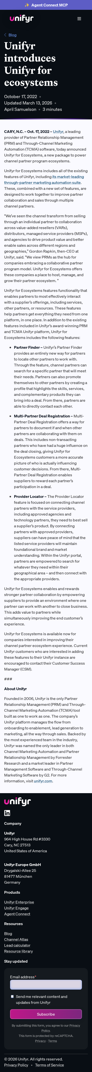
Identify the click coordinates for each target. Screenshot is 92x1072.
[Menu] (79, 19)
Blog (12, 35)
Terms (52, 1041)
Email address (23, 977)
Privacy (40, 1041)
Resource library (18, 951)
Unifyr (58, 131)
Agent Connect (17, 914)
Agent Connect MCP (49, 5)
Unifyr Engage (16, 908)
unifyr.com (43, 781)
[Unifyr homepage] (17, 801)
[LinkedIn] (7, 813)
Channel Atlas (16, 939)
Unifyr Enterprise (19, 902)
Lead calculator (17, 945)
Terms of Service (49, 1065)
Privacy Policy (16, 1065)
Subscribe (46, 1014)
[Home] (22, 19)
